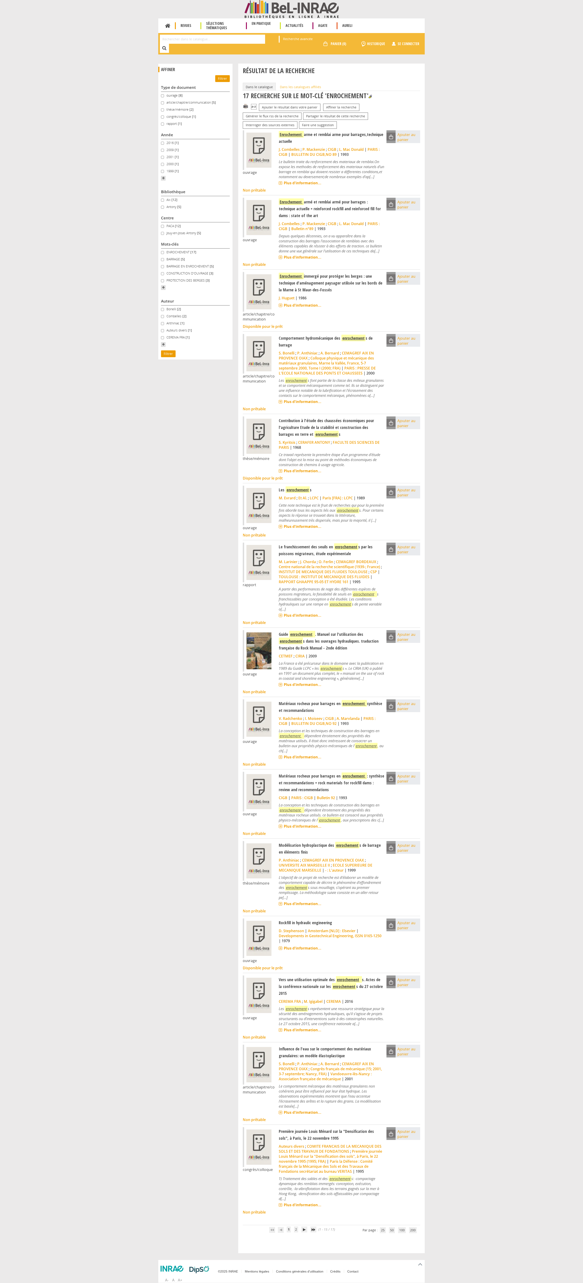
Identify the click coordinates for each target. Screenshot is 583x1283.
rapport (172, 123)
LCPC (314, 497)
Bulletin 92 (326, 797)
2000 (170, 164)
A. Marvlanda (348, 718)
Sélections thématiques (216, 25)
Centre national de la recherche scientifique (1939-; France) (329, 566)
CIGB (332, 149)
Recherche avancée (298, 39)
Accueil (167, 25)
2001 (170, 157)
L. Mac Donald (351, 149)
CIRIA (300, 656)
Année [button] (167, 134)
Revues (186, 25)
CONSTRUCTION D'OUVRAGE (187, 273)
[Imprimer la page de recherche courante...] (246, 106)
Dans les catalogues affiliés (300, 87)
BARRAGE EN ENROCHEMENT (188, 266)
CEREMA (333, 1001)
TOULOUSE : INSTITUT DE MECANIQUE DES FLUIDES (324, 576)
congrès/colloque (179, 116)
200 (413, 1230)
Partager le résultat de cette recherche (335, 116)
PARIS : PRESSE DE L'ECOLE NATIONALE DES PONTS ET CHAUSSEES (327, 371)
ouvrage (172, 95)
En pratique (261, 23)
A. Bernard (329, 353)
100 (402, 1230)
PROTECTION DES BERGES (186, 280)
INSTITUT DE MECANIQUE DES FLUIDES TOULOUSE (323, 571)
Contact (352, 1271)
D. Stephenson (291, 930)
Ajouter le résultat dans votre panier (289, 107)
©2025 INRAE (228, 1271)
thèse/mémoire (177, 109)
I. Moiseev (313, 718)
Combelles (174, 316)
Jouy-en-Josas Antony (181, 233)
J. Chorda (308, 561)
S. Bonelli (286, 353)
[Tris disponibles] (253, 107)
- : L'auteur (334, 870)
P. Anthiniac (307, 353)
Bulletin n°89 (302, 228)
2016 (170, 143)
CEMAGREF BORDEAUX (356, 561)
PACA (170, 226)
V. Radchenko (290, 718)
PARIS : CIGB (302, 797)
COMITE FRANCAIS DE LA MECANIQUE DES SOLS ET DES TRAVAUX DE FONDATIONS (330, 1149)
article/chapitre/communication (189, 102)
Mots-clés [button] (170, 244)
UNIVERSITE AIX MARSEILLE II (304, 865)
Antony (171, 207)
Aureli (347, 25)
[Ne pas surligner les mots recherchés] (370, 96)
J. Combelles (289, 149)
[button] (163, 178)
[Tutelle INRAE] (173, 1269)
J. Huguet (286, 297)
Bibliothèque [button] (173, 191)
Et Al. (302, 497)
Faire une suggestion (318, 125)
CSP (373, 571)
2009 (170, 150)
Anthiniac (173, 323)
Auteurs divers (177, 330)
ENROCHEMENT (178, 252)
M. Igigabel (313, 1001)
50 (392, 1230)
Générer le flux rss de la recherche (272, 116)
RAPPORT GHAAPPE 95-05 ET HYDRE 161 (313, 581)
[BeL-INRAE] (291, 9)
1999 (170, 171)
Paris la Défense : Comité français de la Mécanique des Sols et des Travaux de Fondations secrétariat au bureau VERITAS (326, 1166)
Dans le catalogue (259, 87)
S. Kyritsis (287, 442)
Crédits (335, 1271)
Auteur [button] (167, 301)
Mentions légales (257, 1271)
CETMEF (286, 656)
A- (167, 1280)
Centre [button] (167, 218)
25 (383, 1230)
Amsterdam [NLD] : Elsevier (331, 930)
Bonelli (171, 309)
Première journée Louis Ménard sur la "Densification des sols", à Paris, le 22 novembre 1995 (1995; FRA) (330, 1156)
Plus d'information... (302, 182)
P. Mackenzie (313, 149)
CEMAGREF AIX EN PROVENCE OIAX (333, 860)
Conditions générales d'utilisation (299, 1271)
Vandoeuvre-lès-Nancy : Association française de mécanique (325, 1076)
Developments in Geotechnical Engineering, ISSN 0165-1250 (330, 935)
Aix (168, 200)
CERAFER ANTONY (314, 442)
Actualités (294, 25)
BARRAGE (173, 259)
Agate (322, 25)
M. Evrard (287, 497)
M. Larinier (288, 561)
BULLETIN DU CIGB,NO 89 (314, 154)
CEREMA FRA (176, 337)
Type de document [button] (178, 87)
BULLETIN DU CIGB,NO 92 (314, 723)
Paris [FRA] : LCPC (337, 497)
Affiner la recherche (341, 107)
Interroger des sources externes (270, 125)
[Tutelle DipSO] (200, 1269)
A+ (180, 1280)
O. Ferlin (326, 561)
